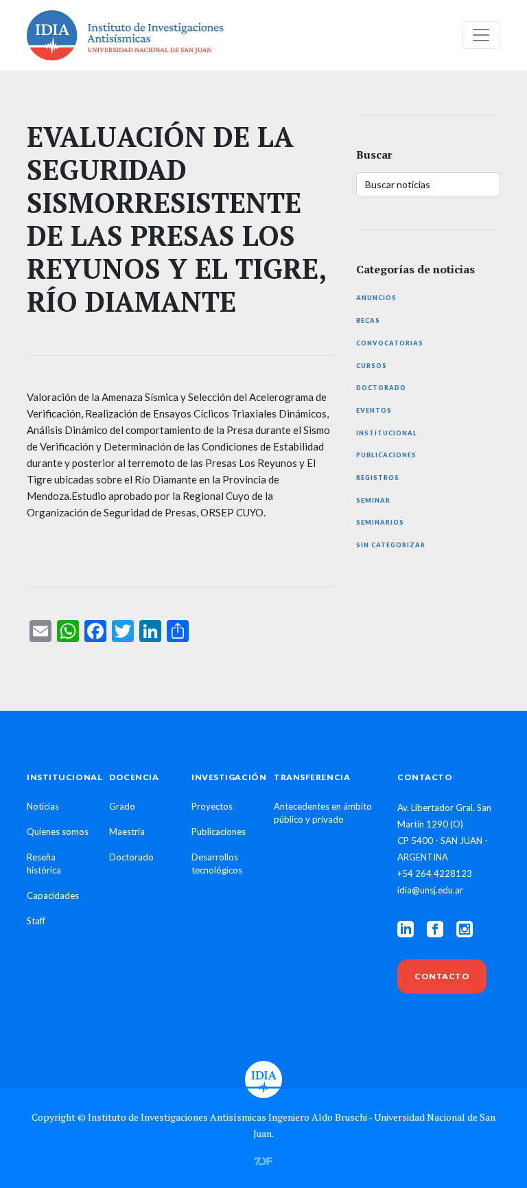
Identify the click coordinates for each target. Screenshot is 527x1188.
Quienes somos (58, 831)
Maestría (127, 831)
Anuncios (376, 297)
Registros (377, 477)
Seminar (373, 500)
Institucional (386, 433)
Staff (36, 920)
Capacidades (53, 895)
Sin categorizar (390, 545)
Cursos (371, 365)
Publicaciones (386, 455)
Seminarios (380, 522)
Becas (368, 320)
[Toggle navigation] (481, 35)
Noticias (43, 806)
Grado (122, 806)
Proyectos (212, 806)
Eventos (374, 410)
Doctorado (381, 387)
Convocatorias (389, 343)
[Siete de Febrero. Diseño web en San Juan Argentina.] (263, 1160)
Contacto (441, 976)
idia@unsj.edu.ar (430, 889)
